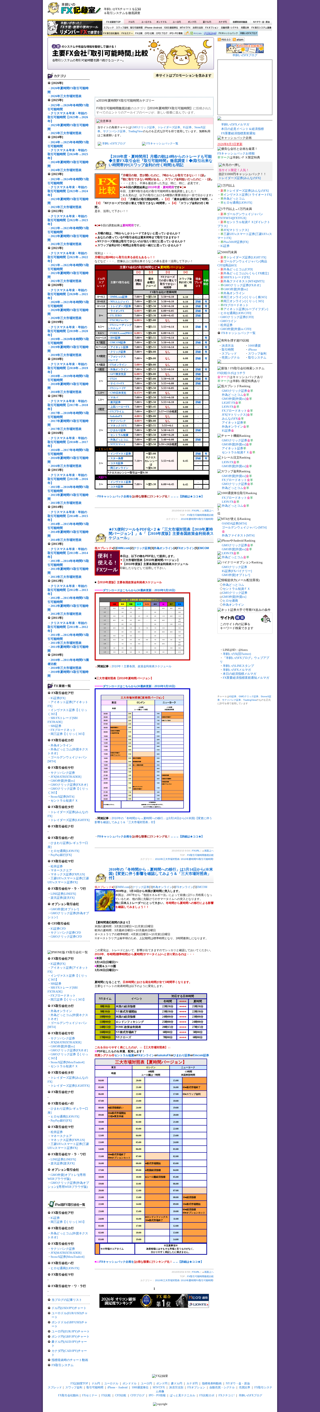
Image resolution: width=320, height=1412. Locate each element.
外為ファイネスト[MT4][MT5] (243, 281)
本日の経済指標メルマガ (239, 673)
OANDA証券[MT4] (234, 523)
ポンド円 (192, 22)
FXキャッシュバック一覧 (162, 143)
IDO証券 (115, 337)
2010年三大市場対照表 (167, 859)
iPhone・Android (153, 28)
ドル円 (131, 22)
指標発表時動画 (240, 22)
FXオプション (212, 28)
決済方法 (228, 345)
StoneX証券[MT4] (62, 796)
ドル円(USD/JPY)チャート (69, 1308)
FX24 (113, 378)
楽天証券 (115, 402)
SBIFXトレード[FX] (236, 277)
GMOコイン (228, 321)
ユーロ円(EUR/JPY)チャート (71, 1331)
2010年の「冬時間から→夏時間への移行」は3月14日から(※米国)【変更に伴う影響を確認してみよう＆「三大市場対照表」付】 (161, 873)
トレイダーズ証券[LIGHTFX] (70, 820)
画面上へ (209, 510)
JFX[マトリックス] (236, 230)
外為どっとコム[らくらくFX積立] (246, 273)
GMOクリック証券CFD (66, 936)
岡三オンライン (119, 467)
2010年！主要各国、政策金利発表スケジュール (141, 666)
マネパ (114, 397)
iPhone (252, 349)
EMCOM (203, 548)
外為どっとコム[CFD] (238, 269)
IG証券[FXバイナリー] (237, 571)
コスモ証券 (116, 463)
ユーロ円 (176, 22)
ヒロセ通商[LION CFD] (235, 313)
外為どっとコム (119, 439)
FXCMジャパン (119, 320)
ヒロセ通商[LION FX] (65, 851)
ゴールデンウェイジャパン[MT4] (244, 527)
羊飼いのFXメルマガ (235, 124)
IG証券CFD (58, 928)
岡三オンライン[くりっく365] (243, 301)
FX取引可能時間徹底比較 (131, 55)
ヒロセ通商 (230, 600)
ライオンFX (117, 310)
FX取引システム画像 (261, 28)
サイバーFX (117, 383)
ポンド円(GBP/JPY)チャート (70, 1336)
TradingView (135, 131)
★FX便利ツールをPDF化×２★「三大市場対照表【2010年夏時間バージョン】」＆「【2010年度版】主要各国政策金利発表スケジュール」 (161, 533)
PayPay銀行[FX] (61, 855)
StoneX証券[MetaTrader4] (67, 1062)
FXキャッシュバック (228, 33)
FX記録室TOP (113, 22)
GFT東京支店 (118, 374)
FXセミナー (127, 33)
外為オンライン (61, 745)
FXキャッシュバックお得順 (236, 153)
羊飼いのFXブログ (248, 33)
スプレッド (108, 28)
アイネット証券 (119, 347)
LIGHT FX (228, 402)
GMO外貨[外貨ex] (63, 780)
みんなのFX (230, 418)
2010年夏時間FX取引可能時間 (197, 519)
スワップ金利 (122, 28)
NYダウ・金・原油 (261, 22)
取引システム (257, 357)
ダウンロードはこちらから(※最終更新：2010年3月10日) (139, 590)
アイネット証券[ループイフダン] (245, 309)
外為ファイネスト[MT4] (238, 535)
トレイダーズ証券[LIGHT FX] (246, 257)
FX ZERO (116, 315)
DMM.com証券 (118, 296)
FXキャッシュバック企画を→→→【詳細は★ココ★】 (150, 496)
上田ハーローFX (119, 406)
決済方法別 (198, 28)
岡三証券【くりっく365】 (68, 734)
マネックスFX (118, 425)
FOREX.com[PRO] (121, 333)
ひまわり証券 (118, 430)
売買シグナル (231, 357)
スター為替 (116, 458)
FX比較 (138, 33)
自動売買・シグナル (229, 28)
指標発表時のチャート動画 (70, 1360)
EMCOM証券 (118, 342)
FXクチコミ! (226, 1395)
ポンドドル (161, 22)
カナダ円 (222, 22)
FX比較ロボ (209, 33)
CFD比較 (149, 33)
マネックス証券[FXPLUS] (68, 874)
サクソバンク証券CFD (66, 932)
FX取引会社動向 (111, 33)
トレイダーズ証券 (169, 127)
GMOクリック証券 (143, 127)
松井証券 (57, 866)
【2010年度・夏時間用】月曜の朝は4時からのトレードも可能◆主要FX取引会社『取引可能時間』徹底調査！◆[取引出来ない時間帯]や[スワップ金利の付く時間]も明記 (160, 160)
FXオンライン (118, 364)
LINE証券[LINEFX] (63, 893)
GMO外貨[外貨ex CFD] (235, 329)
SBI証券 (56, 726)
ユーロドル (146, 22)
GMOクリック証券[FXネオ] (69, 784)
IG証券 (55, 1218)
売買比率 (244, 28)
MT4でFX (185, 28)
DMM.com (123, 548)
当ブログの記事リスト (67, 1300)
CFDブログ (161, 33)
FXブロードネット (63, 730)
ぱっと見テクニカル (192, 33)
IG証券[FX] (58, 698)
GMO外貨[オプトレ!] (65, 909)
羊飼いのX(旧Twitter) (237, 654)
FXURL (196, 510)
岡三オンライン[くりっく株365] (245, 297)
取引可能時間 (136, 28)
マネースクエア (61, 870)
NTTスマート (118, 444)
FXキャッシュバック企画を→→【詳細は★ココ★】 (151, 1261)
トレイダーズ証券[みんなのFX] (240, 178)
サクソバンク (118, 420)
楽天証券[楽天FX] (62, 897)
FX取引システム (63, 1365)
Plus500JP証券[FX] (235, 242)
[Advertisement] (216, 11)
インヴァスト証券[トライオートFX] (247, 194)
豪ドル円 (207, 22)
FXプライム (117, 411)
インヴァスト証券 (120, 453)
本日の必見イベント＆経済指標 (242, 129)
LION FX (227, 406)
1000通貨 (254, 345)
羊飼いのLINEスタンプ (238, 665)
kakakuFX (116, 416)
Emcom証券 (201, 1055)
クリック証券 (118, 351)
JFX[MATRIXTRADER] (66, 776)
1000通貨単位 (171, 28)
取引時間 (228, 349)
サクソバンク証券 (63, 772)
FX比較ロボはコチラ (231, 373)
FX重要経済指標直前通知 (238, 133)
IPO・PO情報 (175, 33)
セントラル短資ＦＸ (64, 800)
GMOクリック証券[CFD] (236, 317)
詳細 (198, 301)
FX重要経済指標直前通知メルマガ (246, 677)
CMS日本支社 (118, 392)
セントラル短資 (119, 434)
